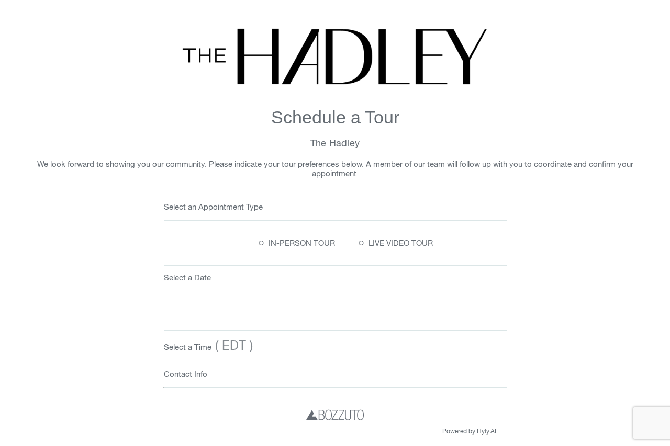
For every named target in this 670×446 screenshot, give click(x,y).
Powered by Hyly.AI (469, 432)
